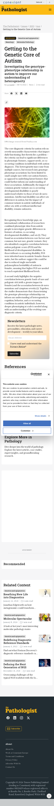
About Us (9, 749)
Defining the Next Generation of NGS (15, 666)
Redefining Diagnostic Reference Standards (17, 641)
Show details (40, 416)
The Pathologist (11, 26)
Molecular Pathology (25, 42)
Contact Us (10, 767)
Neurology (10, 38)
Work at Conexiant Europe (17, 753)
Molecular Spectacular (18, 618)
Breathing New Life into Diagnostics (16, 596)
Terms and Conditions (15, 756)
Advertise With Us (13, 764)
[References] (6, 102)
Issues (24, 26)
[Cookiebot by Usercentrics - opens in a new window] (31, 374)
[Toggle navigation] (50, 9)
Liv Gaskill (10, 85)
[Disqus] (27, 506)
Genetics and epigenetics (28, 38)
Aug (38, 26)
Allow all (27, 423)
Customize (25, 431)
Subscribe (14, 353)
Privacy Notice (17, 346)
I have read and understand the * (25, 345)
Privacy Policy (11, 760)
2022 (32, 26)
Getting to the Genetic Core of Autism (22, 29)
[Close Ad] (49, 796)
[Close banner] (48, 374)
